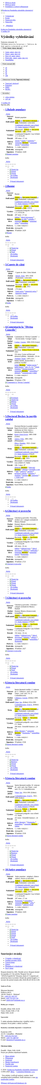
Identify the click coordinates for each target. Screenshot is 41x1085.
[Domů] (17, 10)
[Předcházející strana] (10, 166)
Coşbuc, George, (20, 342)
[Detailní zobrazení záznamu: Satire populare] (11, 914)
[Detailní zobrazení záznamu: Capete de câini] (8, 303)
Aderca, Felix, (19, 439)
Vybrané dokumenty (17, 181)
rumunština (25, 145)
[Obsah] (13, 171)
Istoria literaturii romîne (20, 682)
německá (21, 467)
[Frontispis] (14, 398)
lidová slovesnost (27, 217)
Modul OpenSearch (12, 1062)
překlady (18, 373)
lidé (17, 471)
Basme (10, 186)
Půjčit (7, 114)
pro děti (21, 219)
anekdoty (18, 905)
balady (23, 141)
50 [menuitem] (6, 74)
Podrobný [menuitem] (8, 85)
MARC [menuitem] (7, 89)
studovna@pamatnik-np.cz (15, 1000)
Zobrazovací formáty (15, 79)
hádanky (27, 637)
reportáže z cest (34, 469)
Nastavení (13, 1083)
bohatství (31, 473)
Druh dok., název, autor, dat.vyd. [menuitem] (16, 58)
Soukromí (8, 1060)
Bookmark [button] (14, 177)
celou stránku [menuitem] (9, 97)
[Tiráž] (12, 252)
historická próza (31, 291)
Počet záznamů (8, 64)
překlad (25, 469)
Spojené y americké (30, 475)
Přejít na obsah (10, 3)
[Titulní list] (14, 169)
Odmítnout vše (21, 1083)
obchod (30, 471)
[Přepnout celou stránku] (13, 164)
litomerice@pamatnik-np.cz (15, 1040)
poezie (17, 141)
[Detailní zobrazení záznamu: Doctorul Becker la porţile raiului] (8, 487)
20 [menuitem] (6, 70)
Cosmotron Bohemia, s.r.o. (25, 1072)
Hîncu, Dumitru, (20, 443)
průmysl (23, 471)
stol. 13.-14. (29, 367)
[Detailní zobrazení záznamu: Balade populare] (11, 154)
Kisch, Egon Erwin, (21, 434)
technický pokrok (21, 473)
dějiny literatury (20, 731)
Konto (7, 18)
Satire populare (15, 869)
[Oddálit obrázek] (8, 164)
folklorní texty (26, 548)
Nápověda (8, 22)
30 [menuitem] (6, 72)
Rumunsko (24, 554)
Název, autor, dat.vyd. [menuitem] (12, 54)
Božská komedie (28, 369)
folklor (17, 217)
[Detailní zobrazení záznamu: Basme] (8, 233)
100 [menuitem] (6, 76)
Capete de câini (14, 264)
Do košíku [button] (14, 175)
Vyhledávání (9, 16)
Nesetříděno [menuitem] (9, 60)
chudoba (18, 475)
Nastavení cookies (11, 1066)
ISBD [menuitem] (7, 87)
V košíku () (5, 31)
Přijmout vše (5, 1083)
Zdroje (7, 964)
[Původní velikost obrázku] (10, 164)
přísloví (26, 550)
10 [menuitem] (6, 68)
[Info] (15, 164)
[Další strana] (13, 166)
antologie (31, 141)
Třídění (12, 48)
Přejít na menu (10, 5)
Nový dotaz (9, 968)
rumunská (21, 143)
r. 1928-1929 (19, 477)
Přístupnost (9, 1058)
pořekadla (34, 550)
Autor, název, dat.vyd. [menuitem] (12, 52)
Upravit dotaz (10, 962)
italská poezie (32, 365)
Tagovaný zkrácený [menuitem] (12, 83)
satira (32, 903)
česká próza (19, 291)
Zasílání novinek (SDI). (13, 960)
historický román (21, 293)
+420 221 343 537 (10, 996)
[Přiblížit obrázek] (6, 164)
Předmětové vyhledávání (13, 966)
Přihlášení (9, 26)
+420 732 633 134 (11, 998)
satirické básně (28, 905)
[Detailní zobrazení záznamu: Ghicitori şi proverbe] (13, 564)
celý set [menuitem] (7, 99)
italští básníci (19, 367)
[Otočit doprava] (8, 166)
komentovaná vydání (29, 373)
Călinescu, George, (21, 698)
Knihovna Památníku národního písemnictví (16, 29)
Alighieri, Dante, (21, 359)
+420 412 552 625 (10, 1036)
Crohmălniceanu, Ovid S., (24, 705)
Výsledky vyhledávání (13, 958)
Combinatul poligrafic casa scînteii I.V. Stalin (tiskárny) (27, 126)
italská (20, 365)
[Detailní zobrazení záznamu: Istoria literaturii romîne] (14, 744)
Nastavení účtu (10, 20)
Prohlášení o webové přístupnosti (16, 7)
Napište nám (9, 1064)
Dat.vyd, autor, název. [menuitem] (12, 56)
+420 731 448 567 (12, 1038)
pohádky (31, 219)
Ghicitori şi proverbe (18, 510)
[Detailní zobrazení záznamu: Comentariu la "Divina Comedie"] (17, 382)
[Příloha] (13, 402)
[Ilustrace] (13, 762)
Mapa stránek (10, 1056)
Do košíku (5, 93)
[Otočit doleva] (6, 166)
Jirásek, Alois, (20, 276)
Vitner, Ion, (18, 702)
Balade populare (15, 109)
